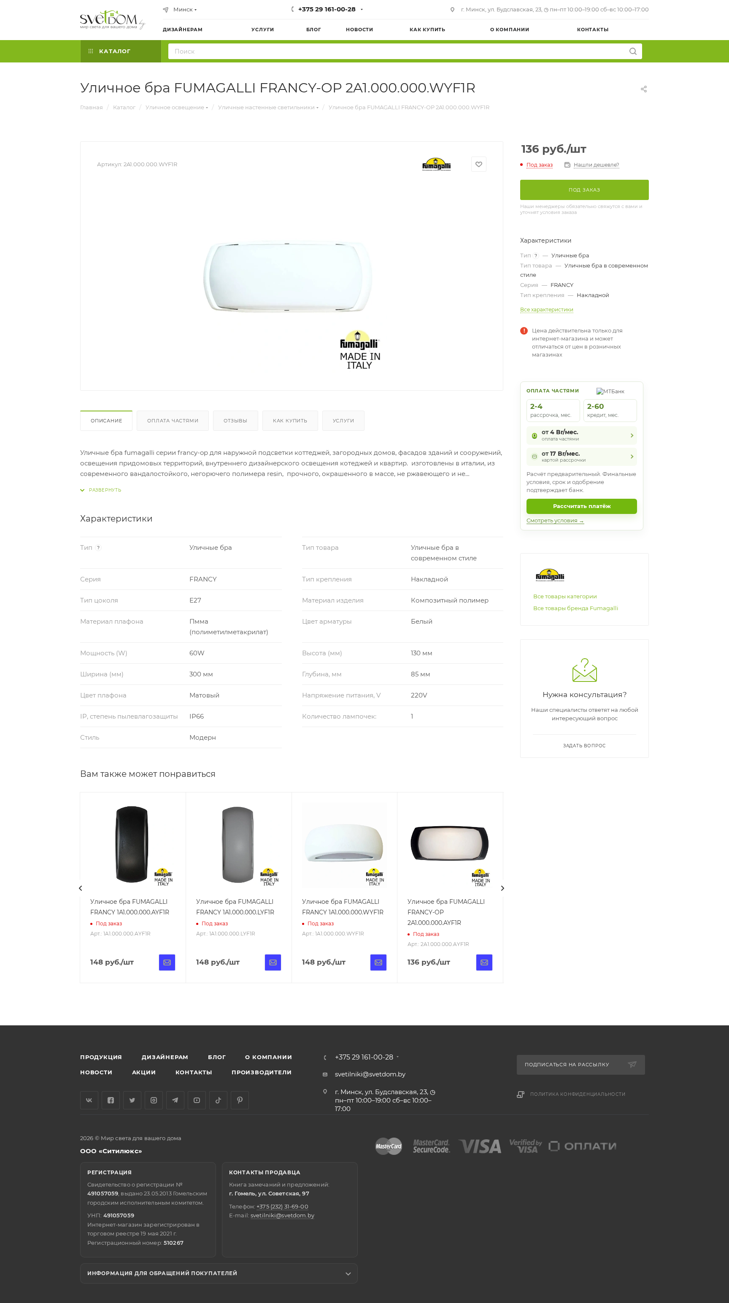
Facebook (111, 1100)
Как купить (290, 421)
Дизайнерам (165, 1057)
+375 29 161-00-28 (327, 9)
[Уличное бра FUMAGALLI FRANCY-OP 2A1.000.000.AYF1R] (450, 845)
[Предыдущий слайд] (80, 888)
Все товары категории (565, 596)
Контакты (194, 1072)
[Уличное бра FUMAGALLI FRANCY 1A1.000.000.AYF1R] (133, 845)
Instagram (154, 1100)
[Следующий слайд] (502, 888)
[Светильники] (113, 20)
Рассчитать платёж (582, 506)
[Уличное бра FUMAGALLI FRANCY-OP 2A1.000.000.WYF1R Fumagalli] (292, 279)
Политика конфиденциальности (578, 1094)
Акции (144, 1072)
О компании (268, 1057)
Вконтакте (89, 1100)
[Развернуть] (101, 490)
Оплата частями (172, 421)
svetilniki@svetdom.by (370, 1074)
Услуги (343, 421)
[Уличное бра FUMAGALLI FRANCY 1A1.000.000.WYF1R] (344, 845)
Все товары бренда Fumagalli (575, 608)
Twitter (132, 1100)
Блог (217, 1057)
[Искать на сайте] (633, 51)
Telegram (175, 1100)
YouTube (197, 1100)
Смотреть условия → (555, 520)
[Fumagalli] (437, 164)
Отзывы (236, 421)
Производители (262, 1072)
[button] (688, 993)
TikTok (218, 1100)
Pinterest (240, 1100)
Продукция (101, 1057)
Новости (96, 1072)
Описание (106, 421)
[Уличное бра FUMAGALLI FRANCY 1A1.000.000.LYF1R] (238, 845)
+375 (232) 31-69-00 (282, 1206)
